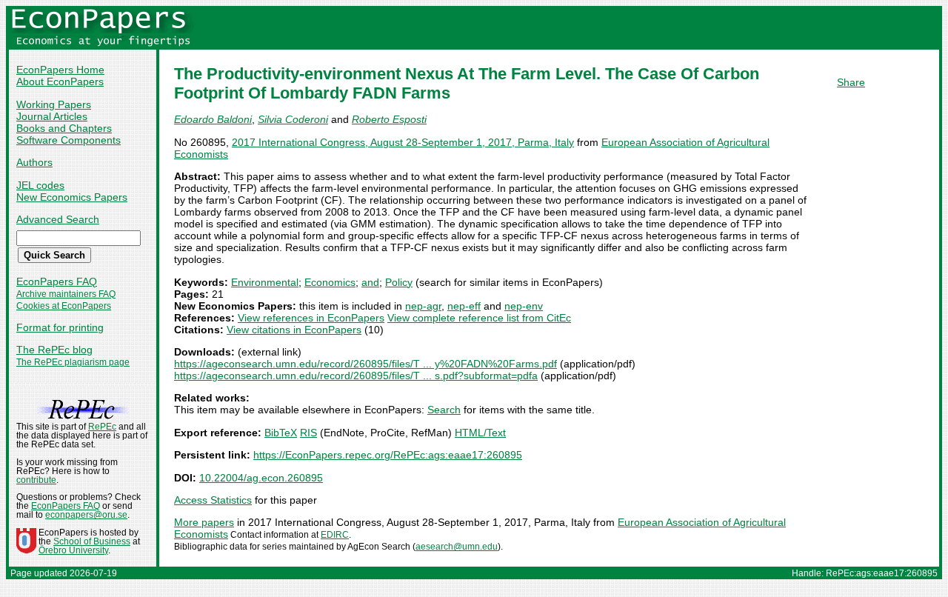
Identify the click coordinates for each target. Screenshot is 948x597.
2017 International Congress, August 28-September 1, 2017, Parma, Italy (403, 142)
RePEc (102, 426)
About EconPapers (60, 81)
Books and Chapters (64, 128)
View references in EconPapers (311, 318)
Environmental (264, 282)
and (370, 282)
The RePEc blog (54, 350)
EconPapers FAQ (56, 281)
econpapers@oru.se (86, 514)
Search (444, 410)
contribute (36, 480)
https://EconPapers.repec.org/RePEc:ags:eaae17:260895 (387, 455)
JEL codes (40, 185)
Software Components (68, 140)
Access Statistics (213, 500)
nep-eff (464, 306)
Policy (399, 282)
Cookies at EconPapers (63, 305)
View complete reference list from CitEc (479, 318)
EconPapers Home (60, 70)
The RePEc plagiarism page (73, 362)
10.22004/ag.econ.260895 (261, 478)
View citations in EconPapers (294, 330)
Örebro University (73, 550)
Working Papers (53, 104)
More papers (204, 522)
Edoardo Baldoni (213, 119)
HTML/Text (480, 432)
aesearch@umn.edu (456, 546)
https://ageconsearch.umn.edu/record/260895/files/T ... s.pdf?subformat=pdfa (356, 375)
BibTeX (280, 432)
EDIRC (335, 534)
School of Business (91, 541)
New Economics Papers (71, 197)
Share (851, 82)
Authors (34, 162)
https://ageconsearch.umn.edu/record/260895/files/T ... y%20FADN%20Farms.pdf (365, 364)
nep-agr (423, 306)
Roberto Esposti (389, 119)
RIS (308, 432)
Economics (330, 282)
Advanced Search (57, 219)
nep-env (523, 306)
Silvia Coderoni (293, 119)
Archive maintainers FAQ (66, 294)
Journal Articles (51, 116)
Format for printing (60, 327)
